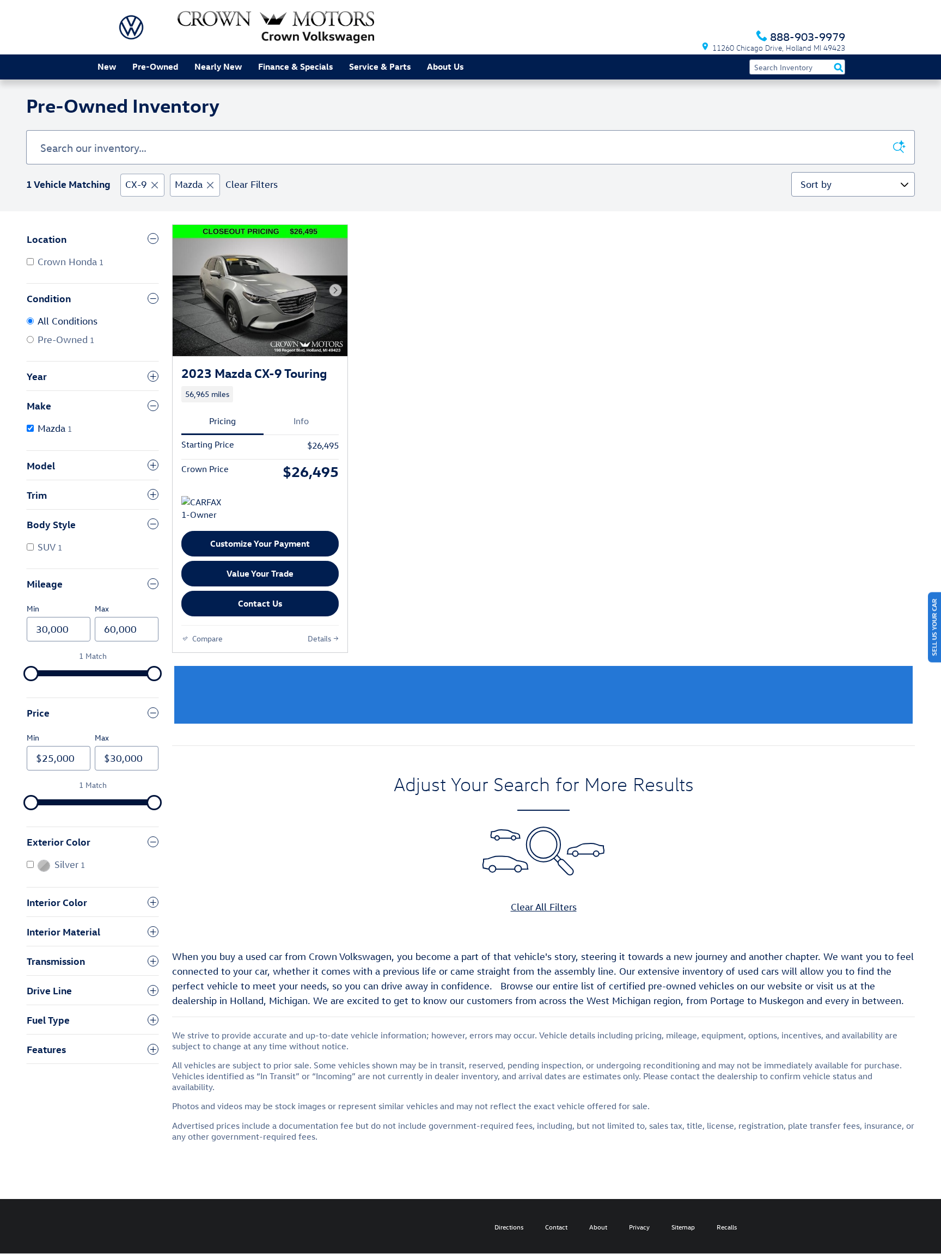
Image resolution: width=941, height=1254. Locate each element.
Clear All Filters (544, 907)
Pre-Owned (155, 66)
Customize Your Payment (260, 543)
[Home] (131, 27)
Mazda (189, 184)
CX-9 (136, 184)
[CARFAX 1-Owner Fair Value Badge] (201, 509)
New (106, 66)
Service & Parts (380, 66)
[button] (260, 394)
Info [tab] (301, 420)
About (598, 1226)
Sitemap (683, 1226)
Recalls (727, 1226)
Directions (508, 1226)
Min (33, 608)
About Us (445, 66)
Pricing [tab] (222, 420)
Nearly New (218, 66)
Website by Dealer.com (137, 1226)
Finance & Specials (295, 66)
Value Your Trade (260, 573)
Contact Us (260, 603)
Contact (556, 1226)
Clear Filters (251, 184)
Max (102, 608)
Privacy (639, 1226)
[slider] (31, 673)
